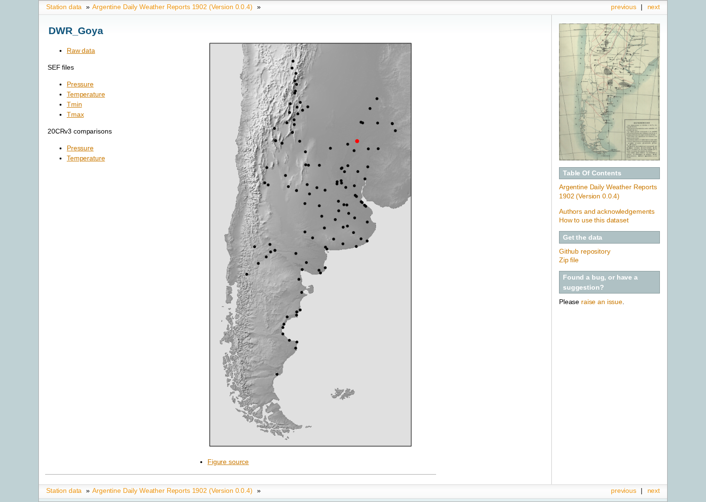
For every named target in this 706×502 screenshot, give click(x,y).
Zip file (569, 260)
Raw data (81, 50)
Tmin (74, 104)
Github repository (584, 251)
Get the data (582, 237)
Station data (64, 7)
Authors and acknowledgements (607, 211)
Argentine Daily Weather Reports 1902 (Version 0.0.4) (172, 7)
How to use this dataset (594, 220)
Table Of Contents (592, 173)
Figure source (228, 461)
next (653, 7)
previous (623, 7)
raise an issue (601, 302)
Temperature (86, 94)
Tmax (75, 114)
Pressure (80, 84)
